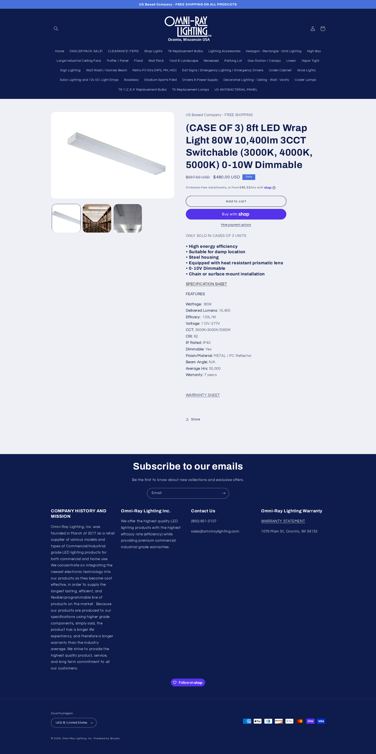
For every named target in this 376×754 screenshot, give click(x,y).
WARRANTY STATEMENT (283, 521)
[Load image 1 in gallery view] (66, 218)
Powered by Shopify (107, 738)
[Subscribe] (224, 493)
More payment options (236, 225)
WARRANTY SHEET (203, 395)
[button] (56, 29)
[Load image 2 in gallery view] (97, 218)
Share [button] (195, 419)
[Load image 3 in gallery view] (128, 218)
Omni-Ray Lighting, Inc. (77, 738)
